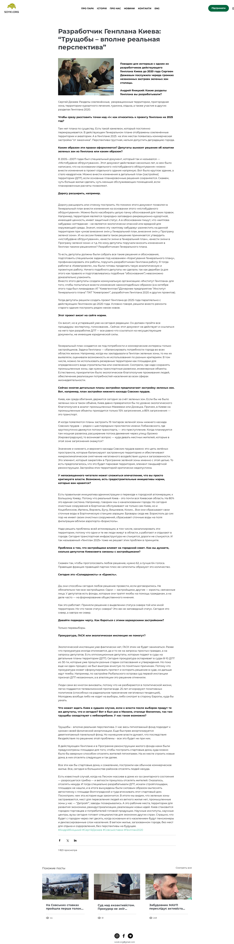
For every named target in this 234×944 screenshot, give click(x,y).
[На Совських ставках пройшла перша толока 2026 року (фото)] (65, 887)
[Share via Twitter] (67, 840)
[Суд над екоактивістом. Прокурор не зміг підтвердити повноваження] (117, 887)
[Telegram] (130, 935)
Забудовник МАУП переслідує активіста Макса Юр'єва (166, 906)
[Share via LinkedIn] (75, 840)
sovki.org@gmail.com (124, 942)
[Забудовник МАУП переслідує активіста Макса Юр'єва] (168, 887)
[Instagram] (117, 935)
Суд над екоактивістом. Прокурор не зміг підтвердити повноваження (116, 907)
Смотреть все (184, 867)
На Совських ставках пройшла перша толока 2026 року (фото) (64, 906)
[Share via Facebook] (59, 840)
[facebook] (123, 935)
